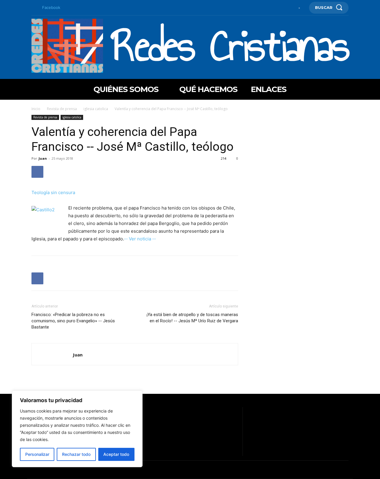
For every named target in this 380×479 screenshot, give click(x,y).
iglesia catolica (95, 108)
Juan (43, 158)
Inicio (35, 108)
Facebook (51, 7)
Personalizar (37, 454)
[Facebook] (34, 7)
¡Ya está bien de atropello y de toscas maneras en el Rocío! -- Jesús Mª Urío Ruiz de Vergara (192, 317)
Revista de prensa (62, 108)
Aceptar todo (116, 454)
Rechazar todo (76, 454)
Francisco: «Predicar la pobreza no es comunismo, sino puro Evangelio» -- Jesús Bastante (73, 321)
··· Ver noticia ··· (140, 239)
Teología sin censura (53, 192)
